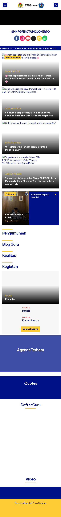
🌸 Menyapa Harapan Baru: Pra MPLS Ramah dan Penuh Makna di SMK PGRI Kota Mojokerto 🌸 (29, 78)
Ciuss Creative (39, 503)
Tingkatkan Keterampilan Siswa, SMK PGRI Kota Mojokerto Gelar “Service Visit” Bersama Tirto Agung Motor (30, 181)
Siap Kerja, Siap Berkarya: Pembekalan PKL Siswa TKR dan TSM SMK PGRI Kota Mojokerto (29, 114)
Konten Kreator (30, 320)
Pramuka (10, 299)
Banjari (26, 310)
